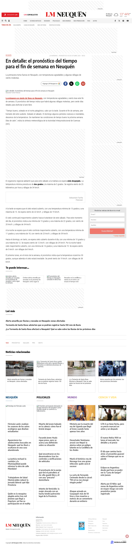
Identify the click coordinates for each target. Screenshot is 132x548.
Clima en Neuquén (29, 25)
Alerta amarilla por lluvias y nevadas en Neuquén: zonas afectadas (35, 320)
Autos (95, 21)
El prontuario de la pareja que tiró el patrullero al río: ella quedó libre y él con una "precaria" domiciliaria (50, 475)
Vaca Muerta (17, 25)
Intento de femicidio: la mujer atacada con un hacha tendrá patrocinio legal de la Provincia (49, 492)
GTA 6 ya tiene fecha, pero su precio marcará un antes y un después (112, 426)
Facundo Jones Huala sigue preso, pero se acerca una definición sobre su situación (48, 441)
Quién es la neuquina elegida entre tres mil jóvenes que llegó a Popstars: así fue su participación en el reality (19, 498)
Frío (33, 343)
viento (40, 343)
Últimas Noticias (35, 21)
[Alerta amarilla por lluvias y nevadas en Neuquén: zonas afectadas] (19, 368)
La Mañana (53, 56)
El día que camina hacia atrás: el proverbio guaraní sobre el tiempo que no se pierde (112, 455)
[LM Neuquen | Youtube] (127, 21)
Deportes (105, 523)
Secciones (105, 528)
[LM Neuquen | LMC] (31, 15)
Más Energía (67, 21)
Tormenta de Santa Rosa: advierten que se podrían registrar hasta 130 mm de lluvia (43, 325)
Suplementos (91, 530)
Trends (90, 528)
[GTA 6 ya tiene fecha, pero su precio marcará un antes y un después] (112, 413)
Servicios (105, 530)
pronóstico (63, 56)
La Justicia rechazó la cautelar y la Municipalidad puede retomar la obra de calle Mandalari (18, 463)
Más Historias (42, 25)
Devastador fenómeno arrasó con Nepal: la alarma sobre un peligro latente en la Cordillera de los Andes (81, 445)
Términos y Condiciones (93, 532)
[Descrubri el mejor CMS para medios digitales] (118, 544)
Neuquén (47, 21)
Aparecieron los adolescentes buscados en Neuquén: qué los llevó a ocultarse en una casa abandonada (19, 445)
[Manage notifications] (127, 536)
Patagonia (90, 523)
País (88, 21)
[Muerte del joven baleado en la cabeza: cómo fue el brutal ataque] (50, 413)
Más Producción (79, 21)
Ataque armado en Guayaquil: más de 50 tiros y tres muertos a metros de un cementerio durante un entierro (81, 496)
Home (25, 21)
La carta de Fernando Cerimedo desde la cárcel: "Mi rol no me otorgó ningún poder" (81, 479)
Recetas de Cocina (54, 25)
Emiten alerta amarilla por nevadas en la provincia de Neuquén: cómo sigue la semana (32, 281)
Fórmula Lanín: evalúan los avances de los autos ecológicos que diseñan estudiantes (18, 428)
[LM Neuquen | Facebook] (115, 21)
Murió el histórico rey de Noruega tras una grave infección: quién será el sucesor (80, 462)
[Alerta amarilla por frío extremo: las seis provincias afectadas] (112, 368)
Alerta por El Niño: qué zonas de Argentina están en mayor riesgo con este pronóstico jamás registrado (112, 488)
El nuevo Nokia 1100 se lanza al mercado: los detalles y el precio (111, 440)
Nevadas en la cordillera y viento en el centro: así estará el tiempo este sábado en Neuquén (72, 281)
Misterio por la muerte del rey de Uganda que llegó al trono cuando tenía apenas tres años (81, 428)
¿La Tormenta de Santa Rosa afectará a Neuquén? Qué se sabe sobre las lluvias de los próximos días (50, 329)
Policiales (56, 21)
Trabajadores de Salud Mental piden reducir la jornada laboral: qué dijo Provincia (18, 481)
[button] (2, 20)
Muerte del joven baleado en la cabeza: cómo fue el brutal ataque (50, 426)
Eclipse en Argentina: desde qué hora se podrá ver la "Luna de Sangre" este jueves (111, 471)
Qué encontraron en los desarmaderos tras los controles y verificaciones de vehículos (50, 457)
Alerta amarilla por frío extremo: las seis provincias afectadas (112, 380)
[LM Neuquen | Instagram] (123, 21)
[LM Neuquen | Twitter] (119, 21)
